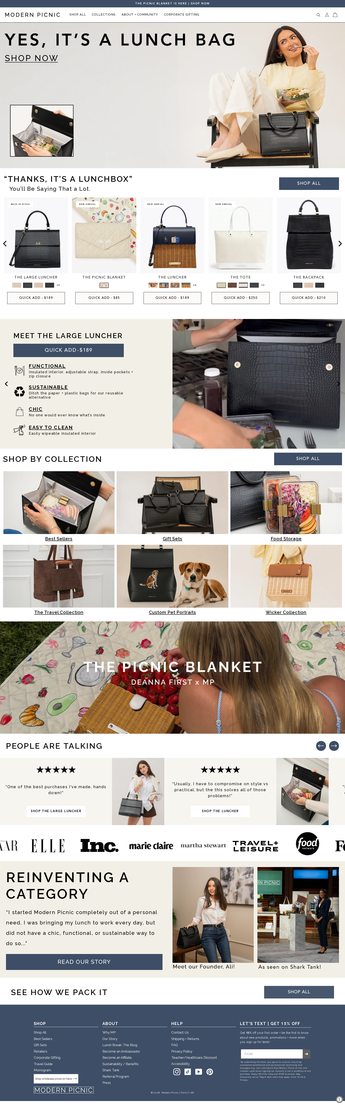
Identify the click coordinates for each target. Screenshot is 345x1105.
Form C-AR (187, 1092)
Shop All (40, 1032)
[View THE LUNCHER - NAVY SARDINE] (164, 285)
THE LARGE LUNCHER (36, 277)
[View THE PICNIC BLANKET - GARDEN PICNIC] (104, 285)
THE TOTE (240, 277)
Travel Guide (43, 1064)
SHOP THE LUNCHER (220, 811)
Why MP (109, 1032)
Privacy (244, 1080)
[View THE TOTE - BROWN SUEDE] (232, 285)
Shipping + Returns (185, 1039)
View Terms (297, 1077)
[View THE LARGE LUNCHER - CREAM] (38, 285)
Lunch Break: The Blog (119, 1045)
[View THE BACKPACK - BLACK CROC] (297, 285)
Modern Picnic (170, 1092)
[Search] (318, 15)
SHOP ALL (308, 459)
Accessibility (180, 1064)
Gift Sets (40, 1045)
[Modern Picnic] (64, 1090)
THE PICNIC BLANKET (104, 277)
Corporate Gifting (47, 1058)
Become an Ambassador (121, 1051)
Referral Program (115, 1076)
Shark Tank (110, 1070)
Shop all (309, 183)
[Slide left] (5, 243)
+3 (58, 285)
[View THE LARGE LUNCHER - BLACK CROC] (27, 285)
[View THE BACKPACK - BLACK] (319, 285)
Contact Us (180, 1032)
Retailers (40, 1051)
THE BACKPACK (308, 277)
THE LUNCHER (172, 277)
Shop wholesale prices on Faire (53, 1078)
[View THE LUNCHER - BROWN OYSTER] (175, 285)
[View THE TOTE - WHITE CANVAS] (221, 285)
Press (106, 1083)
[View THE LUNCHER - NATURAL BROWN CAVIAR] (153, 285)
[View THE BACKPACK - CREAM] (308, 285)
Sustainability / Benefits (120, 1064)
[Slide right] (340, 243)
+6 (194, 285)
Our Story (109, 1039)
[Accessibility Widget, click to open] (339, 1099)
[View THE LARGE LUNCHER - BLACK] (49, 285)
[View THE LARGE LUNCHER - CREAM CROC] (16, 285)
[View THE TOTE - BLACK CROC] (254, 285)
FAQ (174, 1045)
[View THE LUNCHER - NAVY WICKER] (185, 285)
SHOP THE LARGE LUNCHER (56, 811)
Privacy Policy (181, 1051)
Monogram (42, 1070)
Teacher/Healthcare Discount (194, 1058)
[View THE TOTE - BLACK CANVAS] (243, 285)
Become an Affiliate (117, 1058)
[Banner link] (172, 95)
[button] (77, 14)
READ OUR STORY (84, 962)
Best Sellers (43, 1039)
